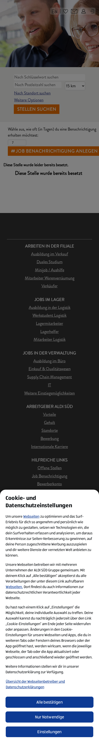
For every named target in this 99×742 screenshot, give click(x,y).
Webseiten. (14, 586)
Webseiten (31, 516)
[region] (49, 616)
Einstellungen (49, 732)
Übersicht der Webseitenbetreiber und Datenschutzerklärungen (35, 684)
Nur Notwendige (49, 717)
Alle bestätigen (49, 702)
